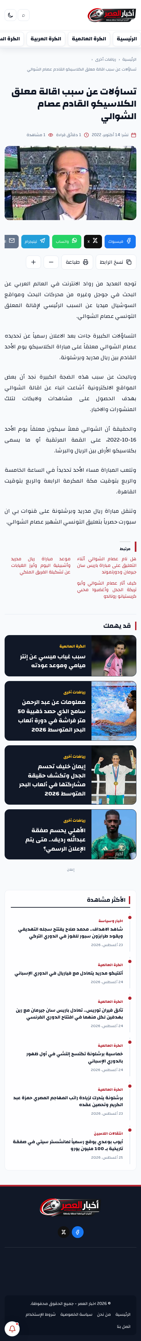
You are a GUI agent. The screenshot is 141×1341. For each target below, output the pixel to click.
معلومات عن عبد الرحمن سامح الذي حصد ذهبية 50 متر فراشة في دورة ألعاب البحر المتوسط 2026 (52, 716)
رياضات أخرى (105, 59)
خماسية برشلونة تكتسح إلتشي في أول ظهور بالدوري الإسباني (74, 1057)
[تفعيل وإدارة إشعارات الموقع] (12, 1328)
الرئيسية (127, 39)
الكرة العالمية (89, 39)
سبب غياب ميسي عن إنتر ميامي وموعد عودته (53, 661)
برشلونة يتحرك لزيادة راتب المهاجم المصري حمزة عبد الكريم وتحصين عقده (68, 1101)
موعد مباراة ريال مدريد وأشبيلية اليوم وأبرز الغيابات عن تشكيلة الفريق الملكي (40, 565)
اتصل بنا (124, 1327)
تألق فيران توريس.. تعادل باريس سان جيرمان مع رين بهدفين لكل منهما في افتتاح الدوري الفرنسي (69, 1014)
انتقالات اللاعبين (108, 1133)
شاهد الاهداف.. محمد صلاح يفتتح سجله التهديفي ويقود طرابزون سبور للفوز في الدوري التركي (70, 933)
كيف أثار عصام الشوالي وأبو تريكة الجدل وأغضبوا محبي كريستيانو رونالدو (106, 590)
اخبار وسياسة (110, 921)
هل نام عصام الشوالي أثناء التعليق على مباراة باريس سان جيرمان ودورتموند (106, 565)
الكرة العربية (45, 39)
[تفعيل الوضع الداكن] (10, 15)
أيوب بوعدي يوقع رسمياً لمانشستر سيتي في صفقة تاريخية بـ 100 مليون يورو (68, 1145)
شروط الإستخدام (41, 1314)
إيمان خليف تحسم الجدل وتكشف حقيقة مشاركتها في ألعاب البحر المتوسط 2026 (52, 780)
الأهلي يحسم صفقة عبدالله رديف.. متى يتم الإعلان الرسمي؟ (55, 839)
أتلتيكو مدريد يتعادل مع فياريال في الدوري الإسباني (68, 973)
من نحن (104, 1314)
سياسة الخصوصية (76, 1314)
